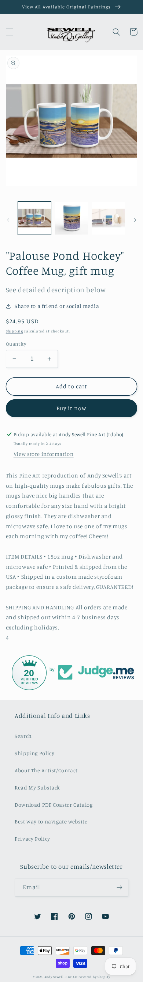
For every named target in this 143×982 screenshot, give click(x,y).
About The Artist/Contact (46, 770)
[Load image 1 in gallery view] (34, 218)
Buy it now (71, 408)
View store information (44, 454)
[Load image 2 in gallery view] (71, 218)
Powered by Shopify (94, 977)
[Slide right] (135, 220)
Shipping (14, 331)
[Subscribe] (119, 888)
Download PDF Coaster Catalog (54, 805)
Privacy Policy (32, 839)
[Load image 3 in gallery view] (108, 218)
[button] (9, 31)
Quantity (16, 344)
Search (23, 736)
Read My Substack (37, 787)
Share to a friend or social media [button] (57, 306)
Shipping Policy (34, 753)
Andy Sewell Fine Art (61, 977)
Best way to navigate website (51, 821)
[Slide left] (8, 220)
